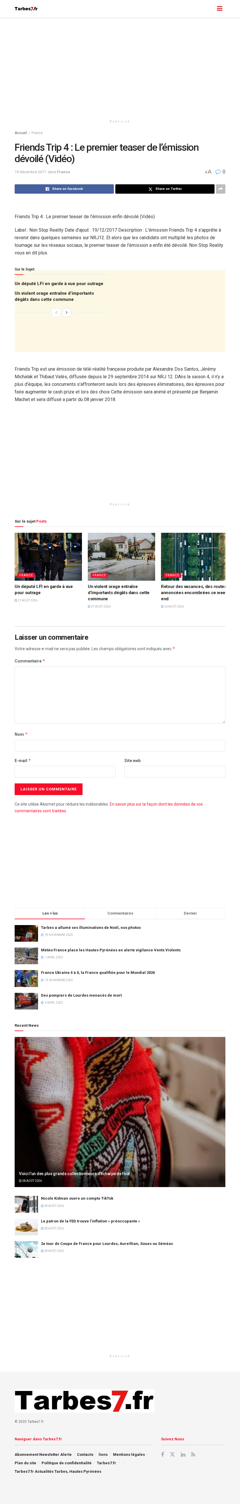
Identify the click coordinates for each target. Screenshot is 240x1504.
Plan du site (25, 1463)
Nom (21, 734)
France (37, 133)
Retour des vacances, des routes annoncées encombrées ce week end (194, 592)
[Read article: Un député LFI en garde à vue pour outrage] (48, 557)
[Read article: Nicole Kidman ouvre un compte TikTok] (26, 1204)
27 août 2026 (27, 600)
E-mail (23, 760)
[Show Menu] (219, 9)
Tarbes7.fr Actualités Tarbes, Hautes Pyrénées (58, 1471)
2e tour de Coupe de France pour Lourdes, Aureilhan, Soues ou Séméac (107, 1243)
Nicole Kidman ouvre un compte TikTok (77, 1198)
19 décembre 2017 (30, 172)
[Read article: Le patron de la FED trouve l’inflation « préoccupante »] (26, 1227)
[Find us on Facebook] (162, 1454)
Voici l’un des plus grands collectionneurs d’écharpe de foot (74, 1173)
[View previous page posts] (56, 312)
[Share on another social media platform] (220, 189)
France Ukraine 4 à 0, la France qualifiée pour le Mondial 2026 (98, 972)
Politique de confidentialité (67, 1463)
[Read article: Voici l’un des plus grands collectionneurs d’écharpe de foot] (120, 1112)
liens (103, 1454)
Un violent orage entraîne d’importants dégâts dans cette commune (119, 592)
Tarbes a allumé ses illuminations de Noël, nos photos (91, 927)
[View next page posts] (66, 312)
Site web (132, 760)
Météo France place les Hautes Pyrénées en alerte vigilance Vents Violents (111, 950)
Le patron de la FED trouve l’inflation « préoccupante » (90, 1221)
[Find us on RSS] (193, 1454)
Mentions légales (129, 1454)
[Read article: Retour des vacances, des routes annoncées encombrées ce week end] (194, 557)
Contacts (85, 1454)
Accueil (21, 133)
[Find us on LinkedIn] (183, 1454)
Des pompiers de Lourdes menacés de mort (81, 995)
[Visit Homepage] (26, 9)
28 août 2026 (32, 1180)
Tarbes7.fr (106, 1463)
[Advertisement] (120, 67)
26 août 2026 (174, 606)
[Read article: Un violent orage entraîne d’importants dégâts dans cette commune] (121, 557)
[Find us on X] (172, 1454)
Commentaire (30, 661)
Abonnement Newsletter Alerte (43, 1454)
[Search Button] (208, 9)
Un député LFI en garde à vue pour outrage (59, 283)
